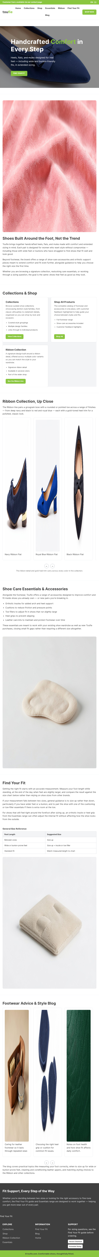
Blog (47, 15)
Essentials (50, 8)
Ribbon (61, 8)
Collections (29, 8)
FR (95, 2)
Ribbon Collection (11, 1238)
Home (18, 8)
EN (91, 2)
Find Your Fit (73, 8)
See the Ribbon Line (16, 381)
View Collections (14, 336)
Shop (39, 8)
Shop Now (89, 12)
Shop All (59, 336)
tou (8, 12)
